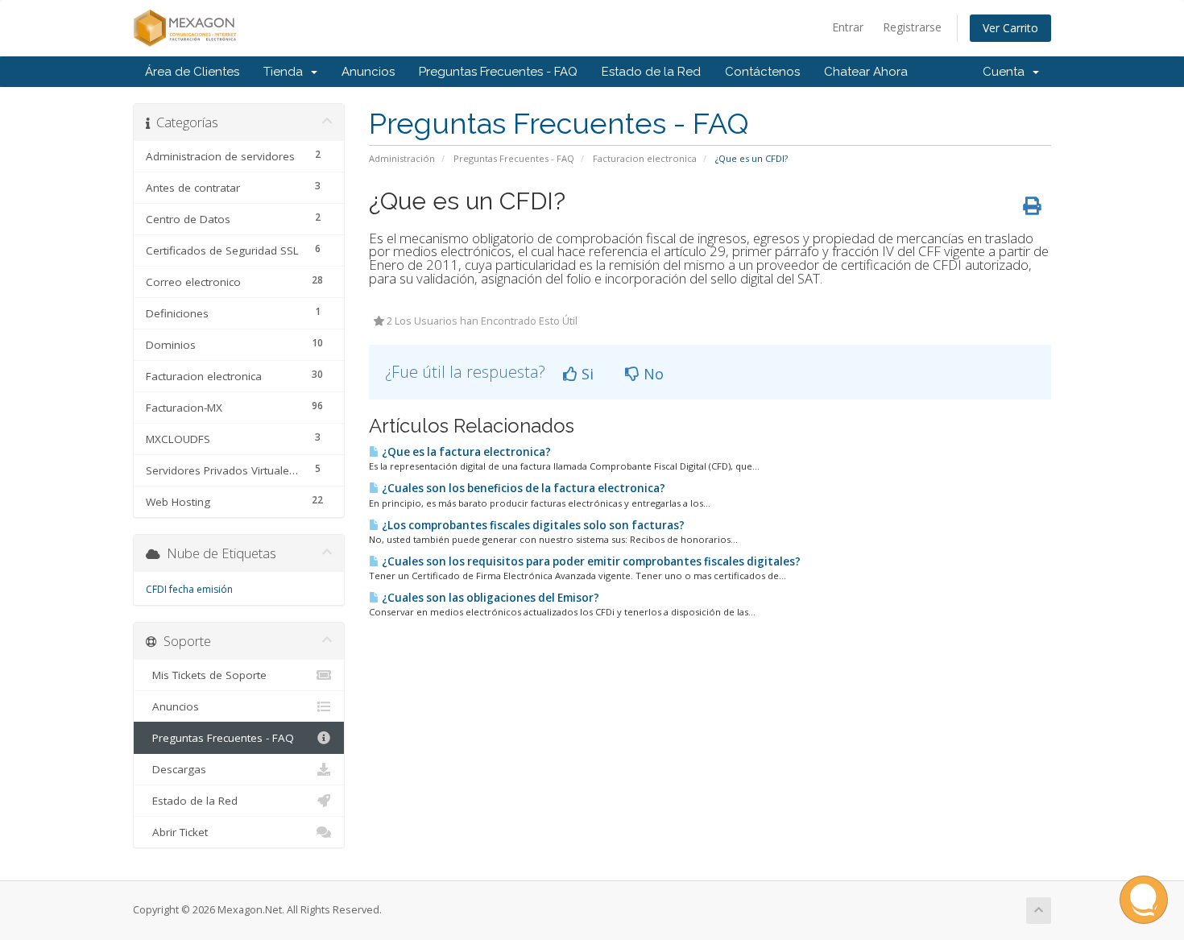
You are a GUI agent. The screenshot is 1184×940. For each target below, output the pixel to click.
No (652, 373)
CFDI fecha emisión (189, 589)
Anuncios (368, 71)
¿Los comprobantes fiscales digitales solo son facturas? (532, 525)
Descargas (176, 769)
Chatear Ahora (866, 71)
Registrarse (912, 27)
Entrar (847, 27)
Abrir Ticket (177, 832)
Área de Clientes (192, 71)
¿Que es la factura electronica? (465, 452)
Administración (402, 158)
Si (586, 373)
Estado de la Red (651, 71)
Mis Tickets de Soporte (206, 675)
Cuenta (1007, 71)
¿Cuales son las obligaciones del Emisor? (489, 597)
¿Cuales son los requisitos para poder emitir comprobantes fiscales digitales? (590, 561)
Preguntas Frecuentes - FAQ (498, 71)
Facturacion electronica (645, 158)
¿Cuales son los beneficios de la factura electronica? (522, 488)
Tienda (286, 71)
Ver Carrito (1010, 27)
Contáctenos (762, 71)
